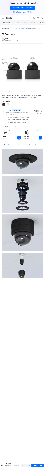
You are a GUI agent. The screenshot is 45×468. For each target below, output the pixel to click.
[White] (8, 104)
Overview (7, 145)
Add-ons (38, 145)
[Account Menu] (42, 18)
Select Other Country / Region (22, 12)
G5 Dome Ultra (23, 28)
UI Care (8, 110)
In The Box (27, 145)
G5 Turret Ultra (32, 28)
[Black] (3, 104)
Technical (17, 145)
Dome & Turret (5, 28)
